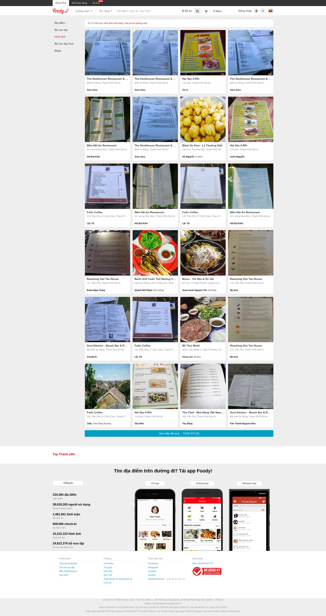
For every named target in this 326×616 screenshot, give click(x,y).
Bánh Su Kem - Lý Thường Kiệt (202, 145)
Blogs (58, 50)
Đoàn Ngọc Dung (96, 290)
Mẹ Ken (234, 290)
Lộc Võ (90, 223)
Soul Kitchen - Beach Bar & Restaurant (107, 345)
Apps (218, 10)
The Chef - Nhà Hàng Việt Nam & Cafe (203, 412)
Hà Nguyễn (188, 156)
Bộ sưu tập (61, 29)
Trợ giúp (108, 567)
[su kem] (203, 119)
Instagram (153, 567)
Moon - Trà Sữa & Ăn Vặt (198, 278)
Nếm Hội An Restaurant (102, 145)
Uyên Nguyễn (237, 156)
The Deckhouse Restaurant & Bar (107, 78)
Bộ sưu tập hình (64, 43)
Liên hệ (107, 582)
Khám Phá (60, 3)
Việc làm (108, 571)
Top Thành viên (64, 454)
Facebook (153, 563)
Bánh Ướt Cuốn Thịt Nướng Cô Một (155, 278)
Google (151, 575)
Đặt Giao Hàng (79, 3)
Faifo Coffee (95, 212)
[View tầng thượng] (107, 386)
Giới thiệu (109, 563)
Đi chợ (96, 3)
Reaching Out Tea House (103, 278)
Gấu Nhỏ (139, 423)
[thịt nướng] (155, 253)
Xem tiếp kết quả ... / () (179, 433)
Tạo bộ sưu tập (67, 567)
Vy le (185, 90)
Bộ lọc (188, 10)
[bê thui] (203, 319)
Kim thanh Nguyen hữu (243, 423)
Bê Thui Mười (191, 345)
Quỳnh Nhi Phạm (143, 290)
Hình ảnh (60, 36)
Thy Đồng (187, 423)
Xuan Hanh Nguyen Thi (194, 290)
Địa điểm (60, 22)
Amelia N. (92, 357)
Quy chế (108, 575)
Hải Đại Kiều (93, 156)
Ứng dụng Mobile (68, 563)
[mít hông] (203, 253)
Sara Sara (92, 90)
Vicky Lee (187, 357)
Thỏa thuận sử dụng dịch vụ (118, 579)
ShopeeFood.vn (156, 579)
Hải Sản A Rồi (190, 78)
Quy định (63, 575)
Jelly (89, 423)
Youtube (152, 571)
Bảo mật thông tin (68, 571)
